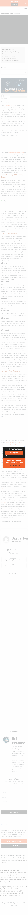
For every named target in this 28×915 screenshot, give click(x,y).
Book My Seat (14, 452)
